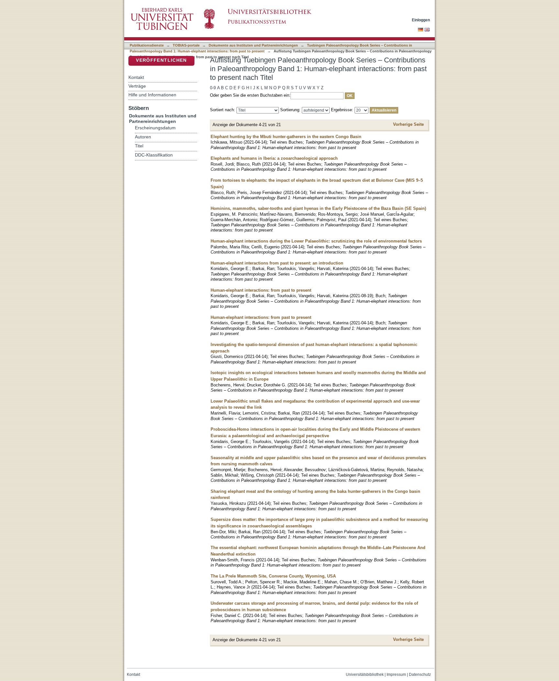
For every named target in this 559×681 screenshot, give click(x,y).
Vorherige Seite (408, 124)
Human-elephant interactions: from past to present (261, 290)
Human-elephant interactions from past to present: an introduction (277, 263)
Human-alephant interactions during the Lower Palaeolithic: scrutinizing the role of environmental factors (316, 241)
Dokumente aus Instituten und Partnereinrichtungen (253, 45)
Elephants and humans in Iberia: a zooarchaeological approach (274, 158)
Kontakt (136, 77)
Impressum (396, 674)
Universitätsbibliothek (365, 674)
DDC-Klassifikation (154, 155)
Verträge (137, 86)
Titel (139, 146)
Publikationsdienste (147, 45)
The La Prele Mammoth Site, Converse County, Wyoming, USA (273, 576)
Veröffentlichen (161, 60)
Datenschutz (420, 674)
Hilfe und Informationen (152, 94)
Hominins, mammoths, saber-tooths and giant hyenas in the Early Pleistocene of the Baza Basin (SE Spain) (318, 208)
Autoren (143, 137)
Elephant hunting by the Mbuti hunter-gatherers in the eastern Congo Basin (286, 136)
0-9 (213, 87)
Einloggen (421, 20)
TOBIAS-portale (186, 45)
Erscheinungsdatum (155, 127)
